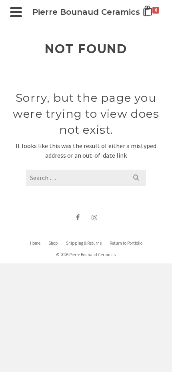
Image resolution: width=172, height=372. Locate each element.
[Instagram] (94, 217)
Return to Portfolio (126, 243)
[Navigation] (16, 12)
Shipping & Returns (84, 243)
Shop (53, 243)
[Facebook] (77, 217)
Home (35, 243)
